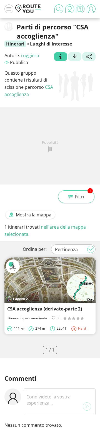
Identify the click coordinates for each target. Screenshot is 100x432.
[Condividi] (89, 57)
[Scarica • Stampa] (74, 57)
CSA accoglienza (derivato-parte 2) (44, 309)
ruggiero (30, 55)
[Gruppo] (60, 57)
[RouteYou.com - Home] (28, 8)
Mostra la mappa (33, 215)
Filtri (83, 195)
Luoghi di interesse (51, 44)
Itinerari (15, 44)
